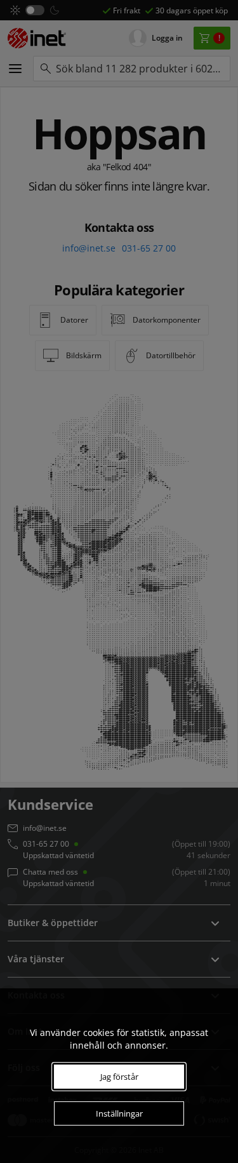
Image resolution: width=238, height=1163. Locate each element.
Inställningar (119, 1113)
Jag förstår (119, 1076)
